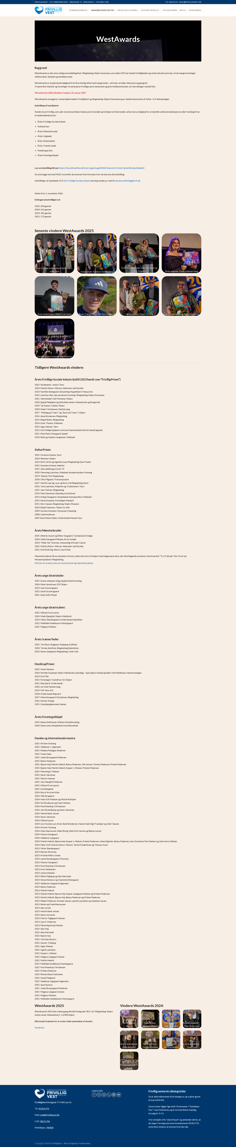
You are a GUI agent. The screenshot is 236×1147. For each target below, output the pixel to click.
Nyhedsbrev (195, 10)
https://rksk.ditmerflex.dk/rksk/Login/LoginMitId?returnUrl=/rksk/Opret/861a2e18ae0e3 (101, 168)
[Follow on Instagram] (99, 1094)
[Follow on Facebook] (94, 1094)
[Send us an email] (104, 1094)
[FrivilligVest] (48, 10)
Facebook (39, 1027)
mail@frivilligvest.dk (49, 1115)
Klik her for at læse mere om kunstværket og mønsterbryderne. (64, 563)
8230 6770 (44, 1108)
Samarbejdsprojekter (102, 10)
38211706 (45, 1121)
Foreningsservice (78, 10)
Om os (182, 10)
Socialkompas (170, 10)
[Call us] (109, 1094)
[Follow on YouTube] (118, 1094)
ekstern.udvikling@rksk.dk (127, 180)
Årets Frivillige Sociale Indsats (76, 180)
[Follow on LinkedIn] (114, 1094)
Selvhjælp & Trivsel (128, 10)
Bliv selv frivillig (150, 10)
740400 (49, 1127)
